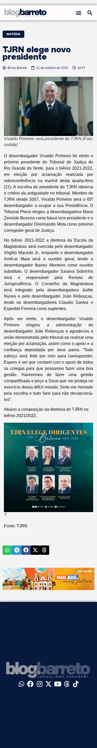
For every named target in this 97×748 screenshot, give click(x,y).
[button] (78, 12)
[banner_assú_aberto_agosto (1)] (48, 588)
